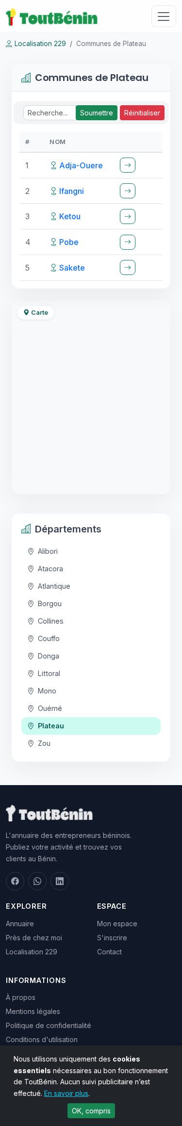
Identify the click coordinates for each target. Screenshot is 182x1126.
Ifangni (71, 191)
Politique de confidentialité (48, 1025)
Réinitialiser (142, 113)
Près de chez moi (34, 937)
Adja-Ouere (81, 165)
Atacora (50, 568)
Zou (44, 743)
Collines (51, 621)
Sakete (72, 268)
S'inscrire (112, 937)
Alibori (48, 551)
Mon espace (117, 923)
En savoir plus (66, 1093)
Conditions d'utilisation (42, 1039)
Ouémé (50, 708)
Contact (109, 952)
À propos (20, 997)
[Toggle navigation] (163, 16)
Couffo (49, 638)
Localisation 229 (40, 44)
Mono (47, 691)
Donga (48, 656)
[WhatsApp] (37, 881)
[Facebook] (15, 881)
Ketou (70, 216)
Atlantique (54, 586)
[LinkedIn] (59, 881)
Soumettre (96, 113)
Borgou (50, 603)
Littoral (49, 673)
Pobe (69, 242)
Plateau (51, 726)
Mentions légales (33, 1011)
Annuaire (20, 923)
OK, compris (91, 1111)
